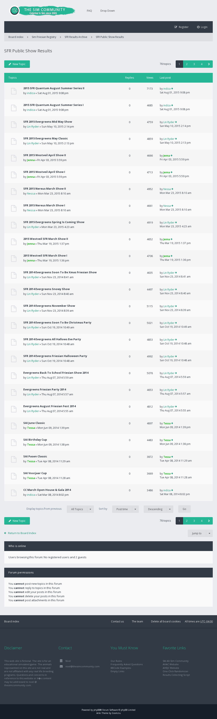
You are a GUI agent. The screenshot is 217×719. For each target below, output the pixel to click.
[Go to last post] (172, 88)
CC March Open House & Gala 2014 (47, 490)
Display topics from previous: (54, 509)
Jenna (31, 160)
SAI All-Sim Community (176, 660)
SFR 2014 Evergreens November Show (49, 306)
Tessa (31, 428)
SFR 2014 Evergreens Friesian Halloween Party (55, 356)
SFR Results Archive (76, 37)
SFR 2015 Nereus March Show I (44, 205)
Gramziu (116, 713)
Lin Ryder (33, 126)
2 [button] (187, 64)
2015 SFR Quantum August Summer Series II (53, 88)
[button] (209, 64)
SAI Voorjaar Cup (35, 473)
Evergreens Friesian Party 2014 (44, 389)
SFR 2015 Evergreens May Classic (45, 138)
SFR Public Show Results (110, 37)
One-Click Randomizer (175, 671)
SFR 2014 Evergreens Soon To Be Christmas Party (57, 322)
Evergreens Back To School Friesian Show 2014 (55, 373)
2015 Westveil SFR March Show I (45, 255)
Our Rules (116, 660)
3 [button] (194, 64)
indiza (31, 93)
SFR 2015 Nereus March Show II (44, 188)
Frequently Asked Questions (127, 664)
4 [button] (201, 64)
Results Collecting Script (176, 674)
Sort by (113, 509)
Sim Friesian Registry (44, 37)
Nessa (31, 193)
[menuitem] (202, 27)
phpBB (96, 709)
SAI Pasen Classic (35, 456)
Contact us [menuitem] (117, 621)
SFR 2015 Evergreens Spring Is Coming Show (53, 222)
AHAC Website (171, 664)
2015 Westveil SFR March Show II (45, 239)
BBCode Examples (121, 667)
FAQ (89, 10)
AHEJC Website (171, 667)
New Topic (19, 64)
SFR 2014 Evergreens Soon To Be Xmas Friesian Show (60, 272)
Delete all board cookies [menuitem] (166, 621)
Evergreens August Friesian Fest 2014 (49, 406)
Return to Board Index (22, 533)
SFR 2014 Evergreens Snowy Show (46, 289)
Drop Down (107, 10)
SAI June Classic (34, 423)
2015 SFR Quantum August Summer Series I (53, 105)
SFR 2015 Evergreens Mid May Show (47, 122)
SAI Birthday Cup (35, 439)
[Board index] (40, 10)
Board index (11, 621)
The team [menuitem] (137, 621)
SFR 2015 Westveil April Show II (44, 155)
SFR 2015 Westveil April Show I (44, 172)
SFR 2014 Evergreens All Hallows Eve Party (52, 339)
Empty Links (117, 671)
